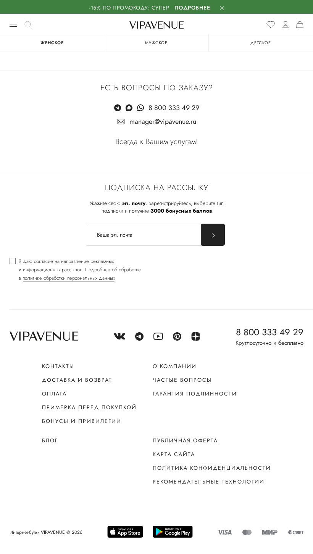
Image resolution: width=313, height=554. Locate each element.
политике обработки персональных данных (69, 278)
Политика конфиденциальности (212, 468)
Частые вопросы (182, 380)
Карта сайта (174, 454)
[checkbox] (75, 269)
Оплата (54, 393)
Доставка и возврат (77, 380)
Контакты (58, 366)
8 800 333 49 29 (173, 107)
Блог (50, 440)
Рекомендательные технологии (209, 481)
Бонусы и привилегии (81, 421)
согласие (43, 261)
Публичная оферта (185, 440)
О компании (175, 366)
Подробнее (192, 7)
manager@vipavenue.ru (162, 121)
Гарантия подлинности (195, 393)
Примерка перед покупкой (89, 407)
